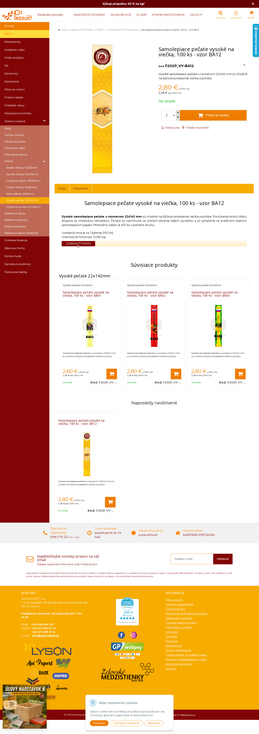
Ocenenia (171, 641)
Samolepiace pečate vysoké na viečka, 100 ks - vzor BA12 (81, 422)
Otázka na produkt (197, 127)
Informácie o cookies (178, 627)
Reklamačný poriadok (179, 618)
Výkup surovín (174, 599)
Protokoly (172, 636)
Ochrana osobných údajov (181, 622)
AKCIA (8, 33)
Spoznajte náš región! (179, 664)
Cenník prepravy (175, 609)
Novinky (9, 26)
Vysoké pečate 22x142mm (123, 29)
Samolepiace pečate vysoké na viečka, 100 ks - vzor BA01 (86, 294)
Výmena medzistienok (168, 14)
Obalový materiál (82, 29)
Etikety (101, 29)
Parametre (80, 188)
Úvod (64, 29)
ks (174, 115)
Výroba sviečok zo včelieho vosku (186, 654)
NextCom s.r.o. (188, 714)
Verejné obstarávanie (178, 650)
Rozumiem (99, 723)
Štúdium (171, 668)
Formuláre (172, 632)
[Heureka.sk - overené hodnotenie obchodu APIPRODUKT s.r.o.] (127, 611)
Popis (62, 188)
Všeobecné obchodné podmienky (186, 613)
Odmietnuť (154, 723)
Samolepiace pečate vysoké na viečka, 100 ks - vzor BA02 (150, 294)
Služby (142, 14)
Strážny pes (172, 127)
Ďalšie (195, 14)
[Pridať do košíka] (111, 374)
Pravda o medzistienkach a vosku (186, 659)
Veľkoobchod (120, 14)
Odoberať (223, 558)
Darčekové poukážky (89, 14)
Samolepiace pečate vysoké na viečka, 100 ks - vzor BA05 (214, 294)
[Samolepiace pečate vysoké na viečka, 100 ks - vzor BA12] (102, 109)
